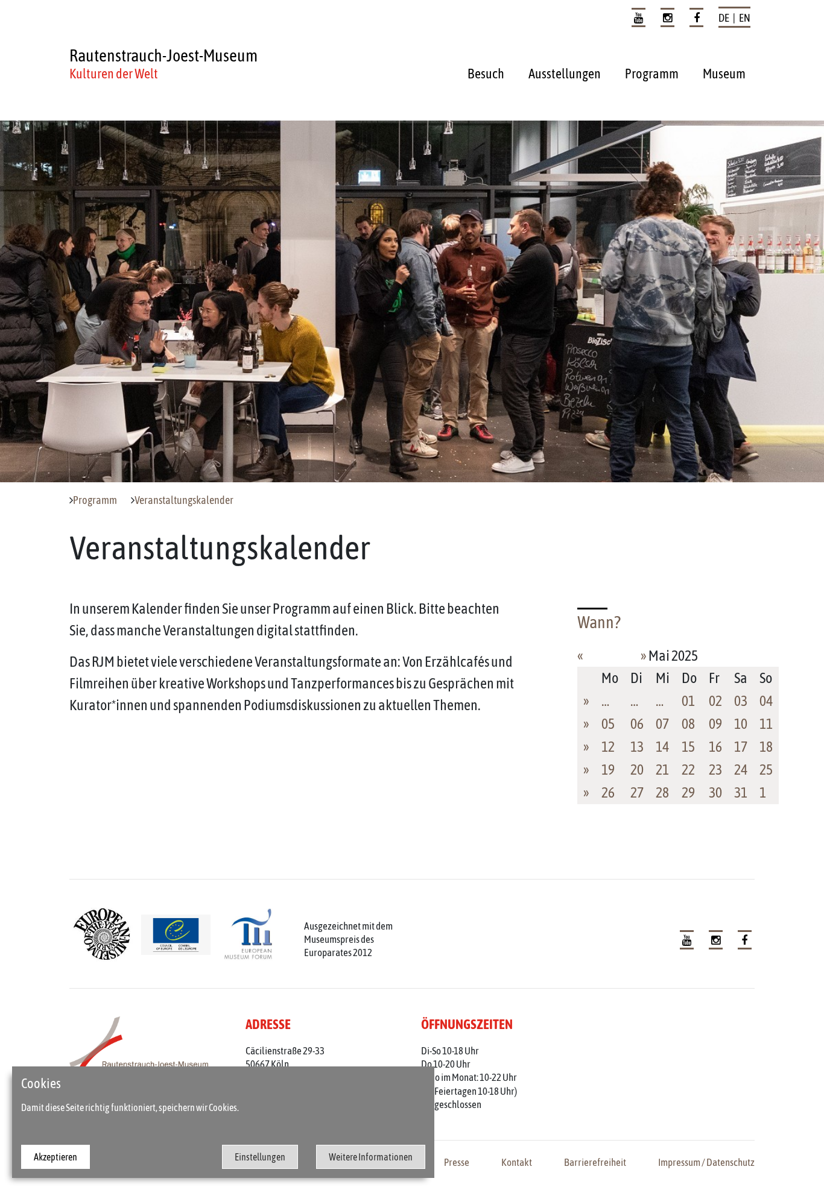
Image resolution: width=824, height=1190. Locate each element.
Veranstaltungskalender (184, 500)
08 (688, 724)
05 (608, 724)
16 (715, 746)
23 (715, 769)
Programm (652, 73)
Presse (456, 1162)
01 (688, 701)
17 (740, 746)
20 (637, 769)
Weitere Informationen (371, 1156)
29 (688, 792)
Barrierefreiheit (595, 1162)
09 (715, 724)
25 (766, 769)
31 (740, 792)
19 (608, 769)
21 (662, 769)
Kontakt (516, 1162)
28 (662, 792)
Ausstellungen (564, 73)
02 (715, 701)
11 (766, 724)
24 (740, 769)
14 (662, 746)
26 (608, 792)
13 (637, 746)
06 (637, 724)
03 (740, 701)
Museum (724, 73)
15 (688, 746)
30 (715, 792)
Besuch (485, 73)
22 (688, 769)
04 (766, 701)
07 (662, 724)
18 (766, 746)
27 (637, 792)
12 (608, 746)
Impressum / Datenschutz (706, 1162)
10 (740, 724)
